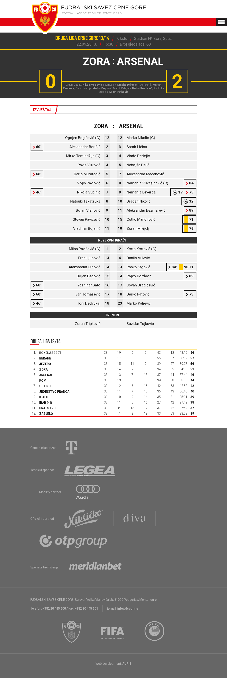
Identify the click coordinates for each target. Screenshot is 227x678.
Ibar (42, 402)
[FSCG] (71, 632)
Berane (45, 358)
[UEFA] (154, 632)
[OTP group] (73, 541)
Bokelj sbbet (50, 353)
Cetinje (45, 386)
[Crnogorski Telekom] (71, 448)
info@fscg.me (127, 608)
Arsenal (46, 375)
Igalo (43, 397)
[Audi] (88, 492)
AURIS (126, 663)
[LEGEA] (90, 470)
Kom (42, 380)
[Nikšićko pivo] (84, 519)
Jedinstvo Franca (54, 391)
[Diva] (134, 519)
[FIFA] (113, 632)
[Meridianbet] (95, 567)
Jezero (45, 364)
